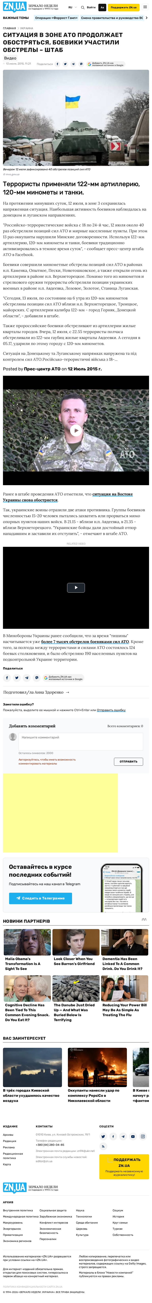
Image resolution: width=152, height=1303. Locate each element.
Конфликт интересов (54, 1222)
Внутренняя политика (18, 1210)
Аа (102, 7)
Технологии (84, 1216)
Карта (7, 1164)
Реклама (9, 1147)
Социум (118, 1210)
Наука (80, 1210)
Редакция (9, 1141)
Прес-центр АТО (42, 369)
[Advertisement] (60, 812)
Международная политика (21, 1216)
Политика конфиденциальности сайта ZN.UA (32, 1286)
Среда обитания (87, 1222)
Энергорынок (12, 1229)
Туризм (118, 1229)
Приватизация (13, 1235)
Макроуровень (13, 1222)
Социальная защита (53, 1210)
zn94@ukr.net (86, 1151)
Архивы (8, 1134)
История (118, 1216)
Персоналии (48, 1239)
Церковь (81, 1229)
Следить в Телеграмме (43, 898)
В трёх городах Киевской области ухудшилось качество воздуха (31, 1095)
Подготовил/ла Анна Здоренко (33, 692)
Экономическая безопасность (50, 1231)
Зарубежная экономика (56, 1216)
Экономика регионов (17, 1241)
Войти (91, 7)
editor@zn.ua (44, 1161)
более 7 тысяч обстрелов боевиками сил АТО (85, 641)
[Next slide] (146, 17)
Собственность (123, 1235)
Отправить (129, 761)
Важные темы (16, 18)
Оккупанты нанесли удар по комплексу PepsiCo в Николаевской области (93, 1095)
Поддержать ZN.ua (124, 7)
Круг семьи (120, 1222)
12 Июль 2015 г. (85, 369)
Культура (82, 1235)
